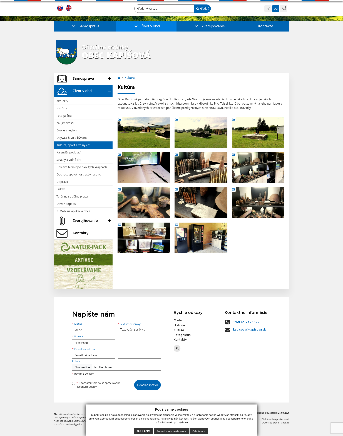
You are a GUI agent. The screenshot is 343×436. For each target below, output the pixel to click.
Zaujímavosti (65, 123)
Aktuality (62, 101)
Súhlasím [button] (143, 431)
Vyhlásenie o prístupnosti (275, 419)
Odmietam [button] (198, 431)
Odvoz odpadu (66, 204)
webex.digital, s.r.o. (77, 420)
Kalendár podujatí (68, 152)
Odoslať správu (147, 385)
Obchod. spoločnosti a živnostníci (78, 174)
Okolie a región (66, 130)
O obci (178, 320)
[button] (85, 26)
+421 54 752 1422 (246, 322)
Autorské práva (270, 422)
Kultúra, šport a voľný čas (73, 145)
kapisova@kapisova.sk (249, 329)
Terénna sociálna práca (72, 196)
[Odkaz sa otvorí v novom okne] (177, 348)
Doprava (62, 182)
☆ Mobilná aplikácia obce (73, 211)
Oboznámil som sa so (98, 384)
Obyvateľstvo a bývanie (71, 138)
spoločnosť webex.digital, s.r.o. (70, 424)
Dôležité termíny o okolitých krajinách (81, 167)
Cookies (285, 422)
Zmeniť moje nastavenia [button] (171, 431)
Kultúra (130, 78)
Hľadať (204, 9)
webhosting (60, 420)
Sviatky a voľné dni (68, 160)
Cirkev (60, 189)
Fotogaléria (64, 116)
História (61, 108)
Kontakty (265, 26)
